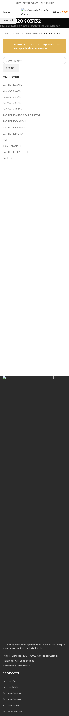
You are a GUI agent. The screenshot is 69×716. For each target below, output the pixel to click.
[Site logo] (34, 11)
